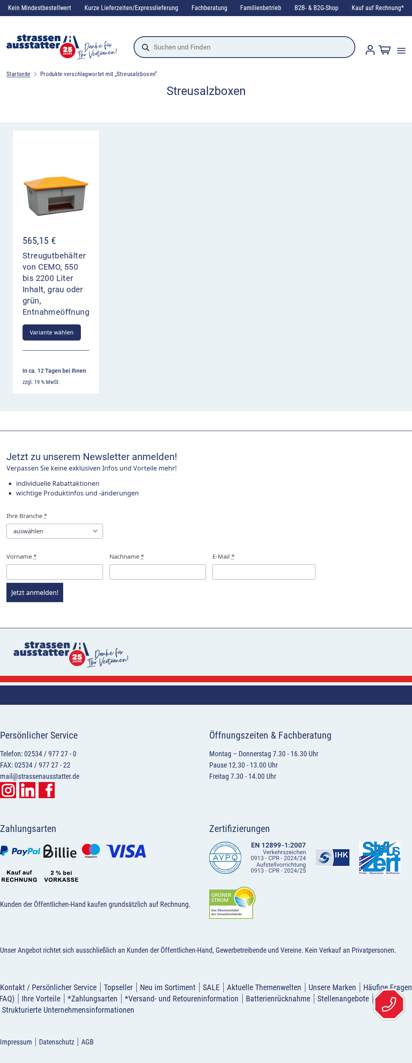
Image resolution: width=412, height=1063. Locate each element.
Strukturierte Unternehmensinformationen (68, 1010)
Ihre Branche (26, 516)
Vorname (21, 556)
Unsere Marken (332, 987)
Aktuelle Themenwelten (264, 987)
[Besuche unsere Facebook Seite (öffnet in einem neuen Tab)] (47, 790)
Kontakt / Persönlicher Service (48, 987)
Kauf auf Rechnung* (378, 8)
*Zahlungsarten (92, 998)
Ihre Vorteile (41, 998)
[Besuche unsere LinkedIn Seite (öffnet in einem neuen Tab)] (27, 790)
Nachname (126, 556)
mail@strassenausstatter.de (39, 776)
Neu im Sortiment (168, 987)
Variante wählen (52, 332)
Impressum (16, 1042)
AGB (87, 1042)
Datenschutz (56, 1042)
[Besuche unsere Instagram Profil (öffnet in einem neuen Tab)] (8, 790)
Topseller (118, 987)
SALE (211, 987)
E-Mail (223, 556)
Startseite (18, 74)
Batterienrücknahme (278, 998)
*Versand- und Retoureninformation (182, 998)
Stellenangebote (343, 998)
